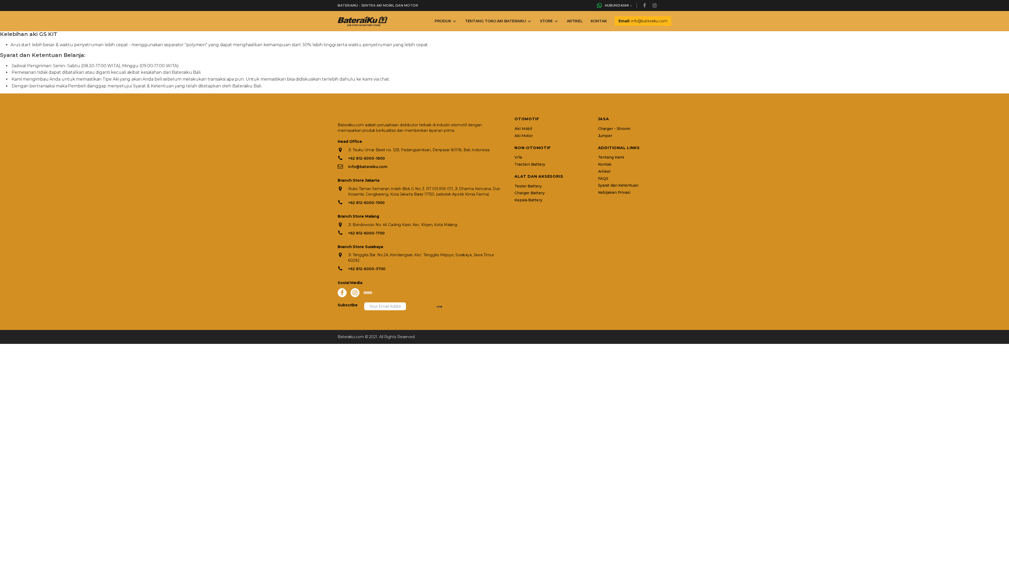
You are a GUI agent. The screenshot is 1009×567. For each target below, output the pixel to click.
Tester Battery (528, 186)
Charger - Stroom (614, 129)
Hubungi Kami (617, 5)
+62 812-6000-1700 (366, 233)
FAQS (603, 178)
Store (546, 21)
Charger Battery (529, 193)
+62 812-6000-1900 (366, 202)
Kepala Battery (528, 200)
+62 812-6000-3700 (366, 268)
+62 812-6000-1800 (366, 158)
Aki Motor (523, 136)
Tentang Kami (611, 157)
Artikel (575, 21)
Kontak (599, 21)
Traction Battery (529, 164)
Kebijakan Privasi (614, 192)
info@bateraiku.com (367, 166)
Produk (443, 21)
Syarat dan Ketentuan (618, 185)
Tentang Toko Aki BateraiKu (495, 21)
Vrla (518, 157)
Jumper (605, 136)
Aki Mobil (523, 129)
